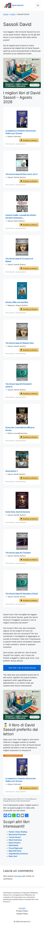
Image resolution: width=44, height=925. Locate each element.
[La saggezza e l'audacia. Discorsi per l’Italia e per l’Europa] (21, 119)
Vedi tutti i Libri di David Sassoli (22, 668)
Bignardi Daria (15, 851)
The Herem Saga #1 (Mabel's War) (19, 343)
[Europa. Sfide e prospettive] (21, 290)
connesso (18, 876)
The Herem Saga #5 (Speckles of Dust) (21, 593)
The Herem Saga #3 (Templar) (18, 553)
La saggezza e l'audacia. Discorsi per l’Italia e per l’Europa (20, 132)
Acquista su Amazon (30, 140)
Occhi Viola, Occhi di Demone (17, 512)
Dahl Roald (13, 845)
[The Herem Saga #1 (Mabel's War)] (21, 331)
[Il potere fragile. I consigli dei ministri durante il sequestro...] (21, 203)
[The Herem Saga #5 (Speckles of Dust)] (21, 582)
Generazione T (11, 471)
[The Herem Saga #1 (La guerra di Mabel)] (21, 247)
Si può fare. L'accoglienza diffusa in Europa (19, 428)
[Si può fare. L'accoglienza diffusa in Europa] (21, 415)
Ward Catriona (15, 840)
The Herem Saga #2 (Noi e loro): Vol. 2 (21, 174)
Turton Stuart (15, 837)
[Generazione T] (21, 459)
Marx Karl (13, 856)
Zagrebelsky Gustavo (18, 854)
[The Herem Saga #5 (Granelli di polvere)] (21, 372)
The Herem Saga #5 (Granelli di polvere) (18, 385)
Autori (12, 14)
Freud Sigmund (15, 848)
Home (5, 14)
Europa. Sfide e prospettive (16, 302)
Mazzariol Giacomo (17, 834)
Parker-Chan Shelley (18, 832)
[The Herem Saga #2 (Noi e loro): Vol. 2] (21, 162)
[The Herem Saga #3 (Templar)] (21, 541)
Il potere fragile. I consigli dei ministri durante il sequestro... (20, 216)
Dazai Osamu (15, 843)
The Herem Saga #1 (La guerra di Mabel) (19, 259)
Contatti (22, 908)
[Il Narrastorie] (14, 5)
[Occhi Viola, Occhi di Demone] (21, 500)
